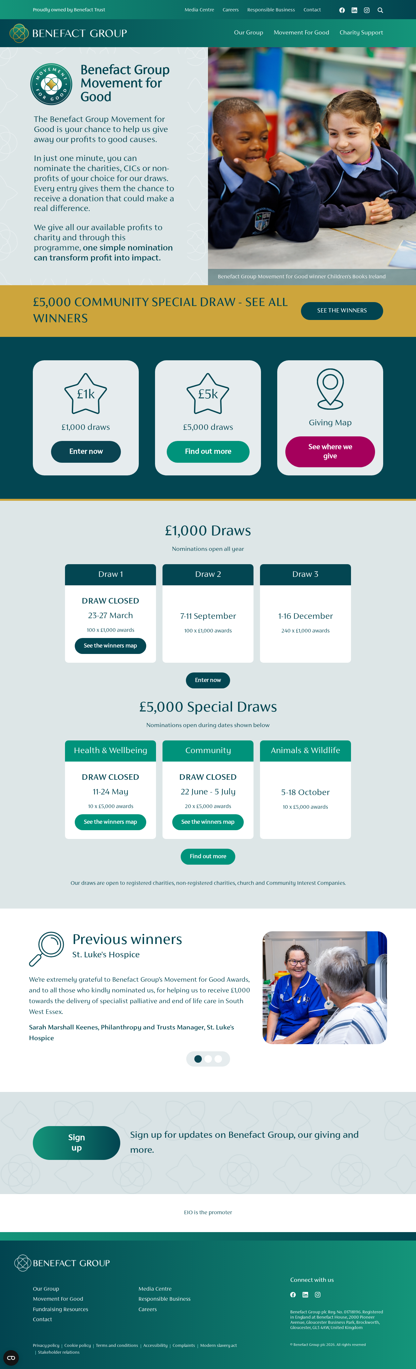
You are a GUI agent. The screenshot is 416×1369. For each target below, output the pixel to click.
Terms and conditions (117, 1346)
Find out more (208, 857)
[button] (198, 1059)
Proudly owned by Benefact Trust (69, 10)
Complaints (184, 1346)
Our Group (248, 33)
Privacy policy (46, 1346)
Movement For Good (301, 33)
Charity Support (361, 33)
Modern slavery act (218, 1346)
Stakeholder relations (59, 1352)
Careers (231, 10)
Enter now (208, 680)
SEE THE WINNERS (342, 311)
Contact (312, 10)
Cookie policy (77, 1346)
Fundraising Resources (60, 1310)
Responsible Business (271, 10)
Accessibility (155, 1346)
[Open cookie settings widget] (11, 1358)
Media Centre (199, 10)
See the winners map (110, 646)
